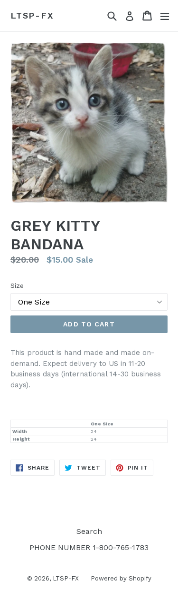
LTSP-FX (32, 15)
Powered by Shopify (121, 578)
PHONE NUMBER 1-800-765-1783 (89, 547)
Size (17, 285)
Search (89, 531)
